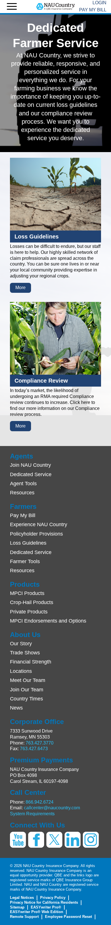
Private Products (29, 612)
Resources (22, 492)
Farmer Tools (25, 561)
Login (99, 2)
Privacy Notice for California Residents (44, 902)
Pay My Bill (92, 9)
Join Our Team (26, 689)
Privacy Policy (52, 897)
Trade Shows (25, 653)
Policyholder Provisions (36, 534)
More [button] (20, 287)
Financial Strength (30, 662)
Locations (21, 671)
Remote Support (24, 916)
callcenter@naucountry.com (52, 807)
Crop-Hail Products (31, 602)
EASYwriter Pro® (46, 907)
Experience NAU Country (38, 524)
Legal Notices (22, 897)
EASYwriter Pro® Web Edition (36, 912)
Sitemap (17, 907)
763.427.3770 (40, 743)
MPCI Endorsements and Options (48, 621)
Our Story (21, 643)
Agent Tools (23, 483)
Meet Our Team (27, 680)
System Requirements (32, 813)
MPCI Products (27, 593)
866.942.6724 (40, 802)
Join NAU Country (30, 465)
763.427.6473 (34, 748)
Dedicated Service (31, 474)
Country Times (26, 699)
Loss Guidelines (28, 543)
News (16, 708)
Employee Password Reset (68, 916)
